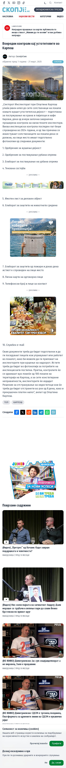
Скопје (58, 61)
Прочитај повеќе (39, 743)
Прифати (56, 743)
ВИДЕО (60, 16)
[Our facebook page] (4, 2)
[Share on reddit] (28, 412)
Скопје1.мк (21, 56)
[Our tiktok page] (23, 2)
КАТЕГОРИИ (45, 16)
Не (46, 762)
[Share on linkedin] (35, 412)
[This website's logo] (16, 10)
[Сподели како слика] (53, 412)
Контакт (58, 2)
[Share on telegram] (41, 412)
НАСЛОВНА (7, 16)
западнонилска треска (49, 9)
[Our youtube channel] (13, 2)
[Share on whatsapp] (47, 412)
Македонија (8, 555)
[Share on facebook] (16, 412)
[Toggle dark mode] (45, 3)
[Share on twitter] (22, 412)
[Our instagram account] (18, 2)
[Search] (50, 3)
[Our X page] (8, 2)
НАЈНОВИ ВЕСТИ (26, 16)
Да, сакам (56, 762)
